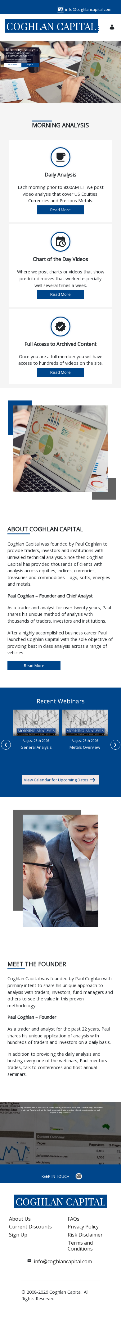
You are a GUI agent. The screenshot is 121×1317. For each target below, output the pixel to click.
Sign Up (18, 1234)
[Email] (79, 1176)
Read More (12, 64)
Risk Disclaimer (85, 1234)
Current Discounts (30, 1226)
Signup (30, 64)
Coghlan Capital (51, 26)
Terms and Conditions (80, 1245)
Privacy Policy (83, 1226)
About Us (20, 1218)
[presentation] (6, 745)
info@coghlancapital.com (63, 1261)
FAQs (73, 1218)
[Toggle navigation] (95, 27)
